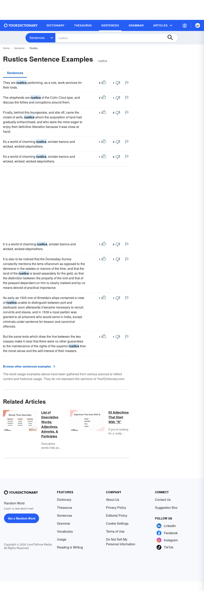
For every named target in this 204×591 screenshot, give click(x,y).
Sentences (37, 37)
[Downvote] (117, 82)
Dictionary (64, 499)
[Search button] (172, 37)
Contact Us (163, 499)
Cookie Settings (117, 523)
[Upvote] (103, 82)
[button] (184, 25)
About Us (112, 499)
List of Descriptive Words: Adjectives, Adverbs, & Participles (49, 424)
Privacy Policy (116, 507)
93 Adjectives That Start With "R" (118, 417)
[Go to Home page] (21, 25)
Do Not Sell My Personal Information (120, 541)
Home (6, 48)
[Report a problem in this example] (126, 82)
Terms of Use (115, 531)
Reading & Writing (70, 547)
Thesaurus (64, 507)
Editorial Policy (116, 515)
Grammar (63, 523)
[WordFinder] (197, 25)
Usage (61, 539)
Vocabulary (65, 531)
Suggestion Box (166, 507)
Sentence (19, 48)
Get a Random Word (21, 518)
